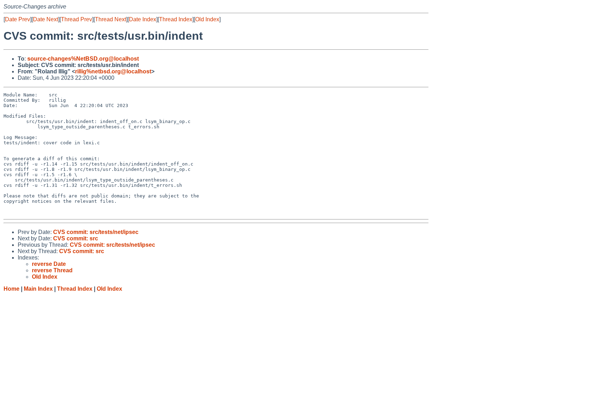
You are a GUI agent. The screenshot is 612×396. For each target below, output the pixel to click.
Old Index (207, 19)
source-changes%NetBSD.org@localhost (83, 59)
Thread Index (175, 19)
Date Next (45, 19)
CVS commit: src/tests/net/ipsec (95, 232)
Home (11, 289)
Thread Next (110, 19)
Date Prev (17, 19)
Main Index (38, 289)
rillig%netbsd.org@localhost (113, 71)
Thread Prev (76, 19)
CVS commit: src (75, 238)
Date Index (142, 19)
